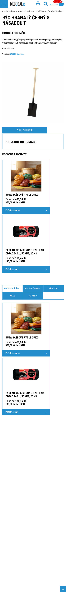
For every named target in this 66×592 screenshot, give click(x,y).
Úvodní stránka (8, 11)
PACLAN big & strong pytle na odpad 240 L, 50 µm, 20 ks (25, 251)
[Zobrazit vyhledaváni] (45, 4)
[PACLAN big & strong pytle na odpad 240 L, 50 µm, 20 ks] (26, 231)
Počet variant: (13, 210)
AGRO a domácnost (26, 11)
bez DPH (53, 5)
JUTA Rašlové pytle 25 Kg (22, 194)
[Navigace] (4, 4)
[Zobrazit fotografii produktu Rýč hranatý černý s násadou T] (33, 92)
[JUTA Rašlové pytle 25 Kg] (26, 176)
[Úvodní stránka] (17, 4)
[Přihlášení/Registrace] (38, 4)
